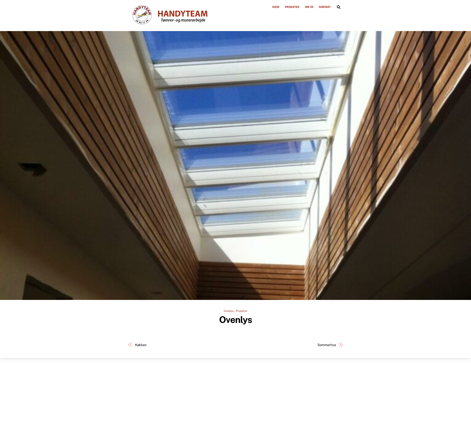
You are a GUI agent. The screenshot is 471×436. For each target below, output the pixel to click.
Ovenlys (228, 310)
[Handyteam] (168, 24)
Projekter (292, 7)
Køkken (141, 345)
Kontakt (325, 7)
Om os (309, 7)
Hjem (275, 7)
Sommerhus (326, 345)
